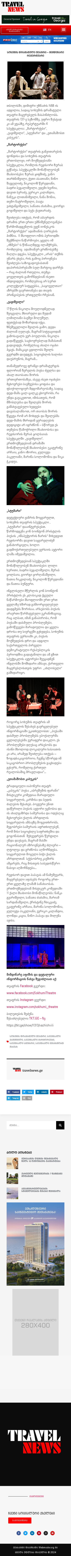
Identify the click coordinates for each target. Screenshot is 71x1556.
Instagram (27, 1000)
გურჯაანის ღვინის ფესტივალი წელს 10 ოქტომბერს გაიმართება (40, 1160)
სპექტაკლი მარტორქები (39, 1039)
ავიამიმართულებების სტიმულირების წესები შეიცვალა (40, 1190)
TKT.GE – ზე (37, 1018)
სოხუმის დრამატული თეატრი (28, 1036)
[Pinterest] (39, 1533)
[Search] (60, 1125)
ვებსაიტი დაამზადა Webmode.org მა (35, 1547)
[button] (63, 29)
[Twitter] (25, 1533)
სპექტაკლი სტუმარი (22, 1043)
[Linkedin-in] (32, 1533)
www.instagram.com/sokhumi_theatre (32, 1007)
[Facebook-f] (19, 1533)
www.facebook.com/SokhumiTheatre (31, 993)
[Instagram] (46, 1533)
